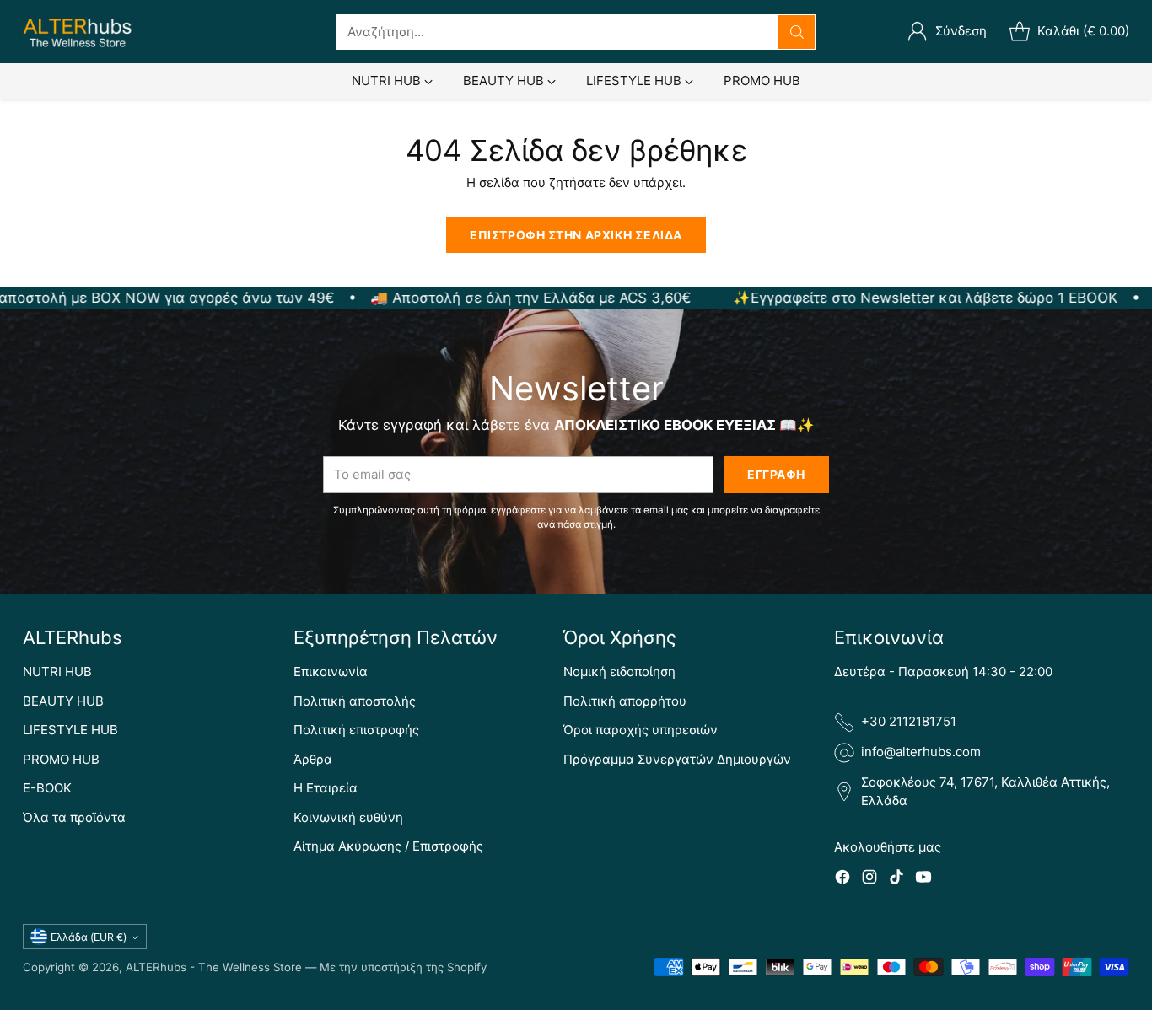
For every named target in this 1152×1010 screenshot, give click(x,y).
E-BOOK (47, 788)
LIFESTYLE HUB (70, 730)
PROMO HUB (61, 759)
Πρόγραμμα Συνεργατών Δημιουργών (677, 759)
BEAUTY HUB (63, 701)
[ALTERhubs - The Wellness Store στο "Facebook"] (842, 880)
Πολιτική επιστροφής (356, 730)
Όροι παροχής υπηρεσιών (640, 730)
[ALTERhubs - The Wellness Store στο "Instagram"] (869, 880)
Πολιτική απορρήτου (624, 701)
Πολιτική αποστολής (354, 701)
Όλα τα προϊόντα (74, 817)
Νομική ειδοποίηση (619, 671)
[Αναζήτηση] (797, 32)
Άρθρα (312, 759)
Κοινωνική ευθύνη (348, 817)
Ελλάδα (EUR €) (89, 937)
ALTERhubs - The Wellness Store (214, 967)
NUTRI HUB (57, 671)
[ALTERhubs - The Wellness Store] (77, 31)
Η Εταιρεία (325, 788)
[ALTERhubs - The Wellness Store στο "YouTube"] (923, 880)
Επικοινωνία (330, 671)
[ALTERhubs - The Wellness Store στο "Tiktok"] (896, 880)
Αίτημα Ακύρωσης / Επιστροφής (388, 846)
